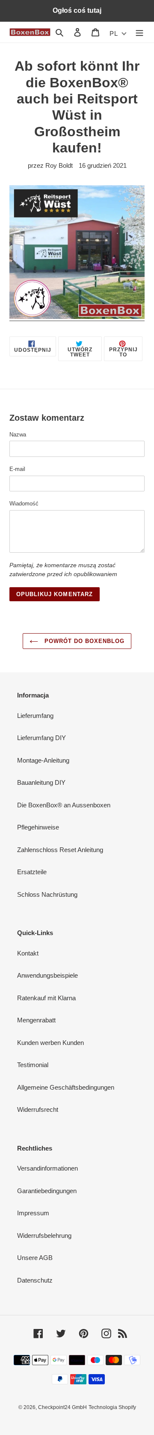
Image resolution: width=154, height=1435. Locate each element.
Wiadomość (23, 503)
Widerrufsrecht (37, 1109)
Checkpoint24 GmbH (62, 1407)
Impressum (33, 1213)
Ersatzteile (32, 871)
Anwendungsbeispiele (47, 975)
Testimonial (32, 1064)
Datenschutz (35, 1280)
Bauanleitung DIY (41, 782)
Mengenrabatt (36, 1020)
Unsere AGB (35, 1257)
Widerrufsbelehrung (44, 1235)
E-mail (17, 469)
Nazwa (17, 434)
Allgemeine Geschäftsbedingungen (65, 1087)
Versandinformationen (47, 1168)
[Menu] (139, 32)
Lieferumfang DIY (41, 737)
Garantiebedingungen (47, 1190)
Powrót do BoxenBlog (83, 641)
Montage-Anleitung (43, 760)
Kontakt (27, 953)
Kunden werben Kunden (50, 1042)
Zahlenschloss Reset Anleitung (60, 849)
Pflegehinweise (38, 827)
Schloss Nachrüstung (47, 894)
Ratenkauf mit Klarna (46, 998)
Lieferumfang (35, 715)
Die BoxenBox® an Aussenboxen (63, 805)
